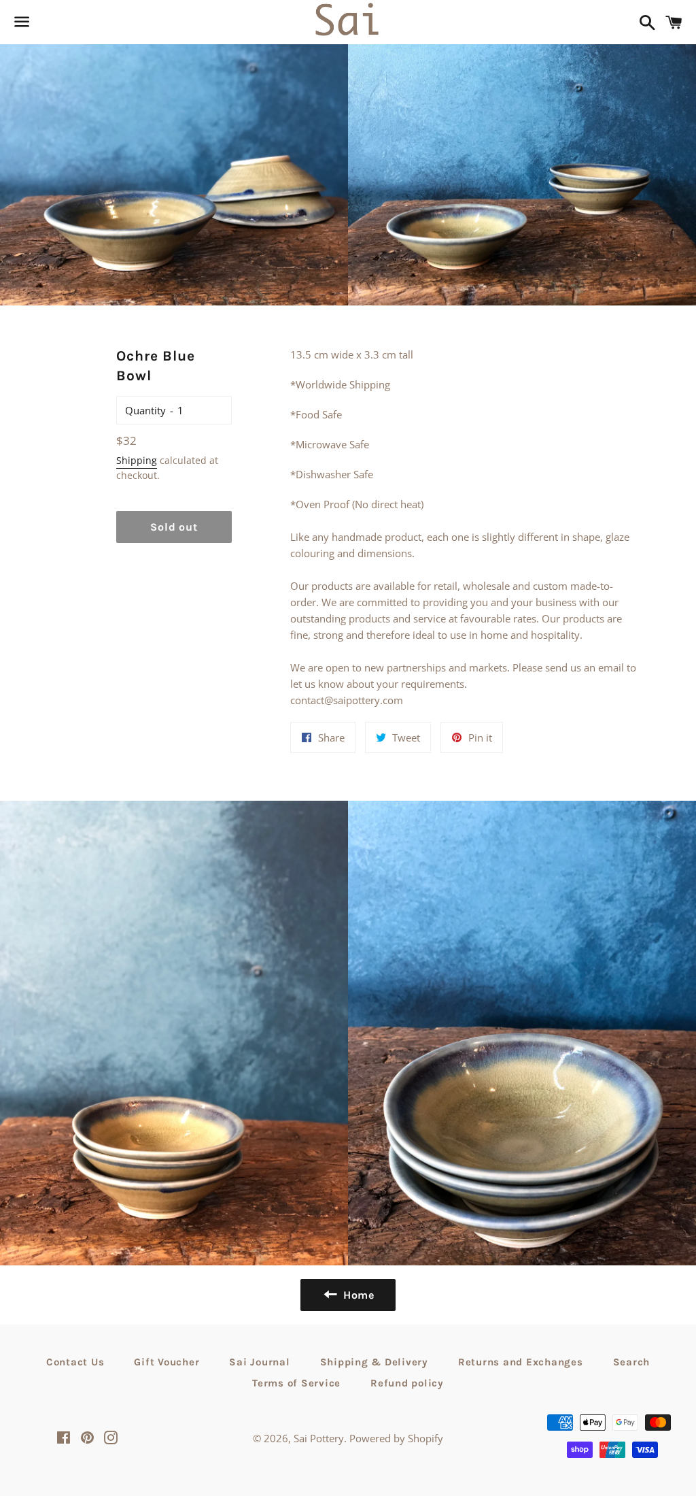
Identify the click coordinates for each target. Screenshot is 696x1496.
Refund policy (407, 1383)
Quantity (145, 410)
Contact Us (75, 1362)
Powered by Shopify (396, 1438)
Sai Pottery (319, 1438)
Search (631, 1362)
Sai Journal (259, 1362)
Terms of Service (296, 1383)
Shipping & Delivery (374, 1362)
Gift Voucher (166, 1362)
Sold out (173, 526)
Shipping (136, 460)
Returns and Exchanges (520, 1362)
